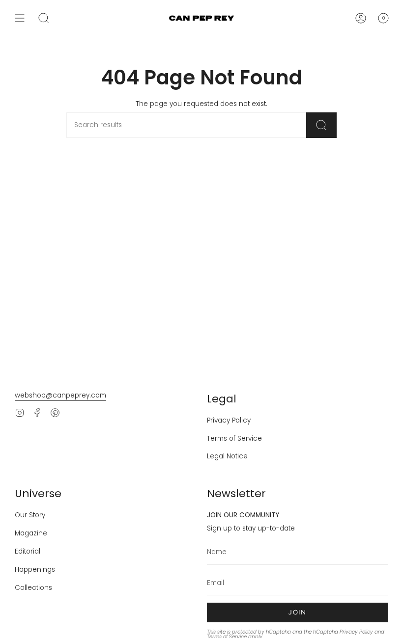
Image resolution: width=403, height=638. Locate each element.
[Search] (321, 125)
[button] (44, 18)
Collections (33, 587)
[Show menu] (19, 18)
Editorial (27, 551)
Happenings (35, 569)
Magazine (31, 533)
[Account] (361, 18)
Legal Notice (227, 456)
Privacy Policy (229, 420)
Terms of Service (234, 438)
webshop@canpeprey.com (60, 395)
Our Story (30, 515)
